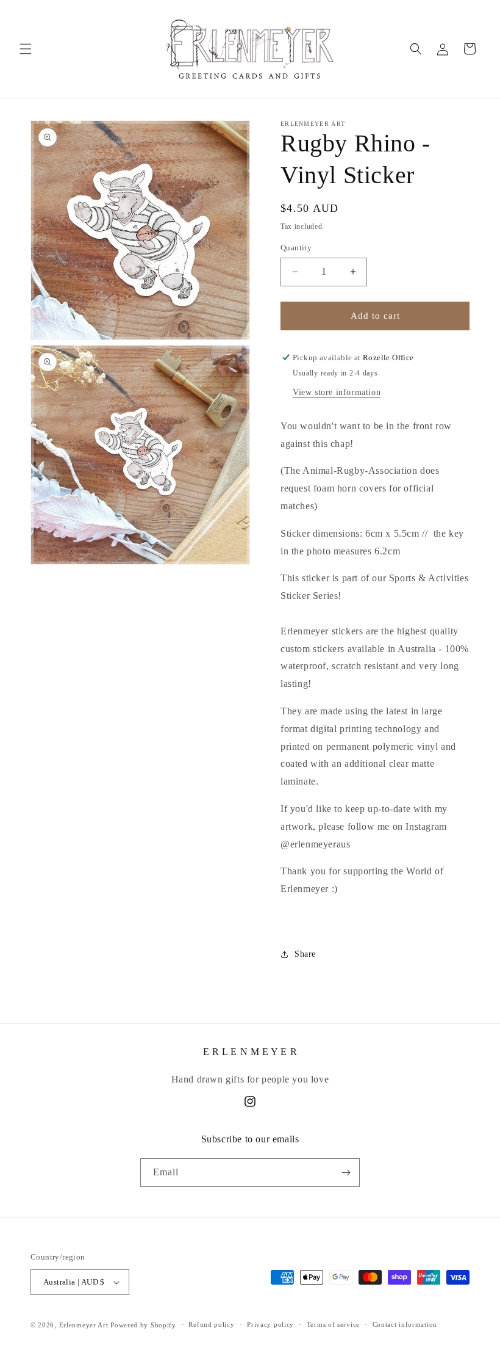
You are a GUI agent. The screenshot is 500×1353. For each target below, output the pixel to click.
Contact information (405, 1324)
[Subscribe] (345, 1172)
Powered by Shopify (143, 1325)
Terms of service (333, 1324)
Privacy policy (270, 1324)
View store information (336, 392)
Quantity (296, 247)
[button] (25, 48)
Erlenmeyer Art (84, 1325)
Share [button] (305, 954)
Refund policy (211, 1324)
